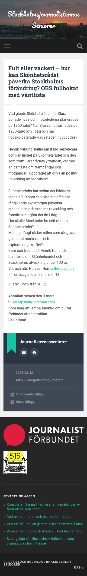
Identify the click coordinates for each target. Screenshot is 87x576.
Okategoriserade (36, 380)
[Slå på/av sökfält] (80, 46)
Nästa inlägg (25, 402)
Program (57, 380)
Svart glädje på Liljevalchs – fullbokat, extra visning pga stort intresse (40, 541)
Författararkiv (24, 352)
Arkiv (19, 380)
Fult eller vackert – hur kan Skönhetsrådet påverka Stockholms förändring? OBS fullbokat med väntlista (43, 81)
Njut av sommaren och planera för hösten (39, 516)
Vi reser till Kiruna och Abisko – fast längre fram (44, 531)
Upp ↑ (79, 567)
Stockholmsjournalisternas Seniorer (43, 19)
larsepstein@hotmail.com (34, 302)
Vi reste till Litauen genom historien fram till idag (45, 524)
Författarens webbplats (34, 352)
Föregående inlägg (30, 394)
